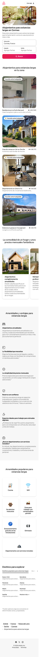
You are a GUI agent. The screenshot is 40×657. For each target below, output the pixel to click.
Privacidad (15, 647)
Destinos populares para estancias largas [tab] (15, 571)
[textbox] (11, 50)
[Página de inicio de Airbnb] (3, 3)
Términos (23, 647)
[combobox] (19, 43)
